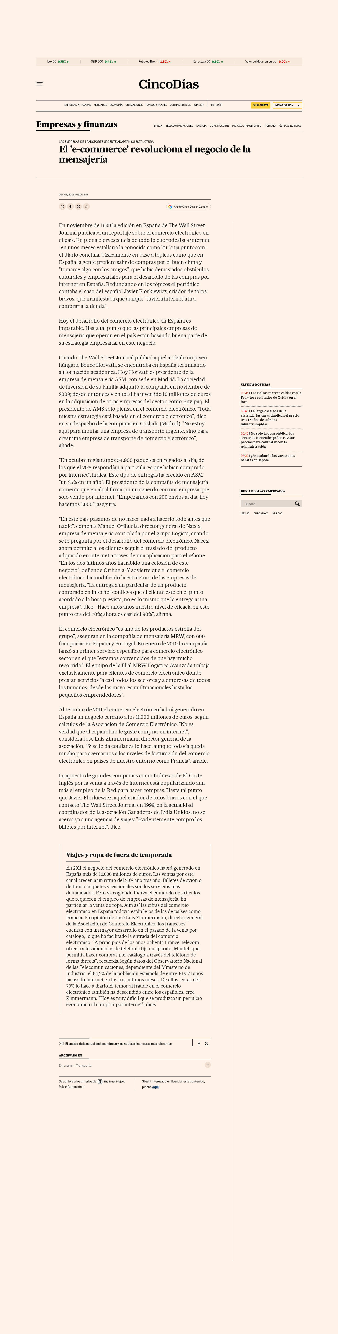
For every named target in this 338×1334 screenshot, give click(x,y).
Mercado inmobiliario (246, 125)
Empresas (65, 1065)
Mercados (100, 104)
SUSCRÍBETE (260, 105)
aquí (155, 1087)
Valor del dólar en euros (260, 61)
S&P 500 (97, 61)
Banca (158, 125)
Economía (116, 104)
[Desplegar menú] (39, 84)
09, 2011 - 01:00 (73, 194)
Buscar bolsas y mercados (263, 491)
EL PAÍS (214, 103)
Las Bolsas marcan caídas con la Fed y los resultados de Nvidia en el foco (271, 397)
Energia (201, 125)
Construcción (219, 125)
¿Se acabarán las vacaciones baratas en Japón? (268, 458)
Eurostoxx (261, 513)
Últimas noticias (180, 104)
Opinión (199, 104)
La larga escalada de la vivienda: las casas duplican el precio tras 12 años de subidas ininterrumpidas (270, 417)
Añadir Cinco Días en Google (191, 206)
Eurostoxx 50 (201, 61)
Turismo (270, 125)
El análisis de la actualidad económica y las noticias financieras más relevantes (118, 1043)
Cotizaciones (134, 104)
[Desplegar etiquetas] (208, 1065)
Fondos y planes (156, 104)
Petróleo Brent (147, 61)
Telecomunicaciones (179, 125)
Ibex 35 (51, 61)
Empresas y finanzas (77, 104)
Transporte (83, 1065)
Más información (70, 1086)
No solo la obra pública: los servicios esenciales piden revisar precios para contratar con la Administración (268, 440)
